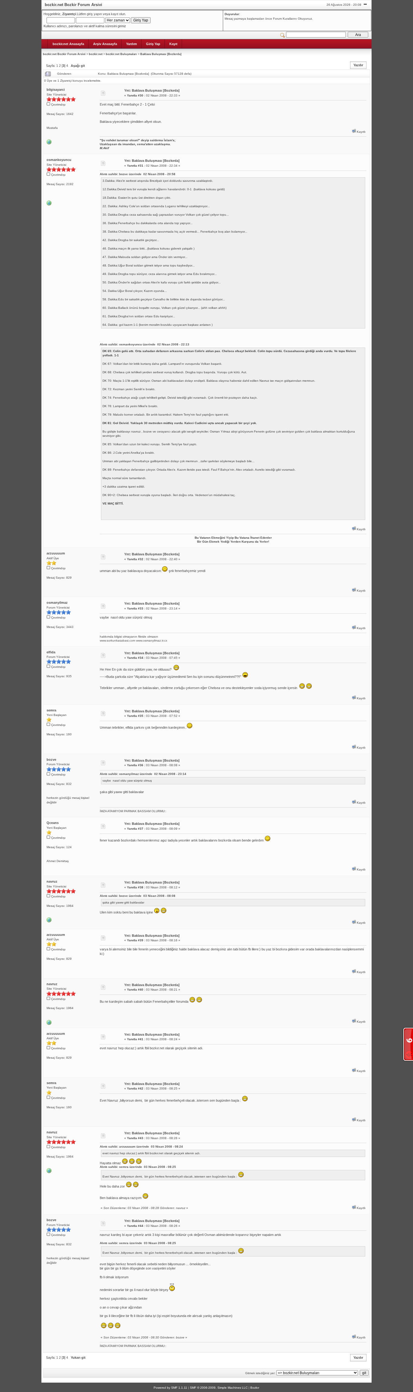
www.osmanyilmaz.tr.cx (151, 640)
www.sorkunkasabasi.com (117, 640)
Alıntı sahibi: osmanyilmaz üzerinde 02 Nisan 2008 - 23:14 (143, 774)
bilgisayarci (56, 89)
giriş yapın (94, 14)
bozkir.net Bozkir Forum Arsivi (64, 54)
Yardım (131, 44)
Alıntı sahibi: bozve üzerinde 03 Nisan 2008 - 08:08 (137, 895)
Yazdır (358, 65)
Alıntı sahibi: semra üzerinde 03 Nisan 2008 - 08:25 (138, 1166)
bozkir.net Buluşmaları (121, 54)
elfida (51, 652)
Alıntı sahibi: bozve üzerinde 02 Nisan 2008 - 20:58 (137, 174)
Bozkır (254, 1387)
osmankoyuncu (59, 160)
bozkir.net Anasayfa (68, 44)
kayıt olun (118, 14)
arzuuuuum (56, 553)
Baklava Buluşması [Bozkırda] (160, 54)
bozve (51, 759)
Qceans (53, 823)
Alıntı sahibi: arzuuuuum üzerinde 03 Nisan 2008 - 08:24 (141, 1146)
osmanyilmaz (57, 602)
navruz (52, 881)
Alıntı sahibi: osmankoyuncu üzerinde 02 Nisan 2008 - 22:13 (144, 344)
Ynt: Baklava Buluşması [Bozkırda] (152, 90)
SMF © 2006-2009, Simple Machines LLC (219, 1387)
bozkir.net (95, 54)
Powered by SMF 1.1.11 (170, 1387)
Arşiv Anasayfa (105, 44)
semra (51, 710)
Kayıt (173, 44)
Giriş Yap (153, 44)
